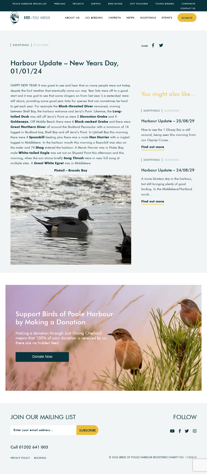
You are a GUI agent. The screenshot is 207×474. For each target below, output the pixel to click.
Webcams (59, 3)
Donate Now (42, 357)
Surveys (96, 3)
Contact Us (188, 8)
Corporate (188, 3)
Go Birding (94, 17)
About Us (72, 17)
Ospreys (115, 17)
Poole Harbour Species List (30, 3)
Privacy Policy (20, 458)
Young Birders (164, 3)
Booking (40, 458)
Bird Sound (115, 3)
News (131, 17)
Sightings (148, 17)
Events (167, 17)
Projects (78, 3)
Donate (187, 18)
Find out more (152, 147)
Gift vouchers (139, 3)
